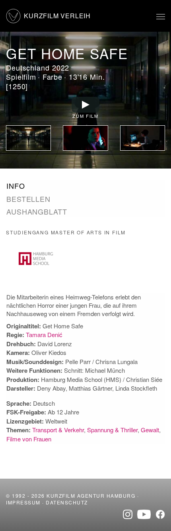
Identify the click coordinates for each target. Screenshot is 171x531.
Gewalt (150, 430)
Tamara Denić (44, 334)
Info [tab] (15, 186)
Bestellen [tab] (28, 199)
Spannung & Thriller (112, 430)
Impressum (23, 502)
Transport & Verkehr (58, 430)
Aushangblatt (36, 211)
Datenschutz (67, 502)
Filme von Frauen (28, 439)
